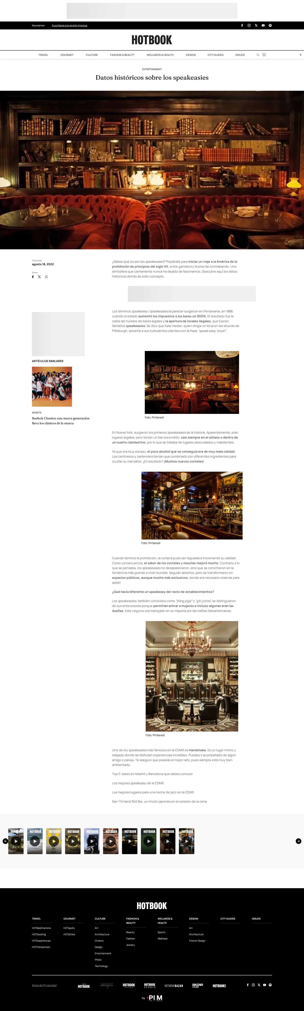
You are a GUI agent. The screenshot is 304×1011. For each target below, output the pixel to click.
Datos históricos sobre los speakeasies (152, 77)
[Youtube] (263, 25)
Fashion (130, 982)
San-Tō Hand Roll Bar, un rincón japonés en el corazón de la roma (159, 801)
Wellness (162, 982)
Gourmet (67, 55)
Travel (43, 55)
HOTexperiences (41, 984)
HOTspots (69, 972)
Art (96, 972)
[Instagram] (249, 25)
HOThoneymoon (41, 991)
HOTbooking (39, 978)
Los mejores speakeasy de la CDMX (138, 783)
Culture (91, 55)
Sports (36, 412)
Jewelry (130, 989)
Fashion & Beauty (122, 55)
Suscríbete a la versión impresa (69, 25)
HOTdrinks (69, 978)
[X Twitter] (256, 25)
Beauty (130, 976)
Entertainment (152, 69)
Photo (98, 1003)
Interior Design (197, 984)
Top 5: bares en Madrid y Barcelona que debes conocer (152, 774)
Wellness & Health (160, 55)
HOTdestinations (41, 972)
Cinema (99, 984)
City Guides (216, 55)
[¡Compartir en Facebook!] (33, 276)
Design (190, 55)
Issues (240, 55)
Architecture (102, 978)
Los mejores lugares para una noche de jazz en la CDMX (153, 792)
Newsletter (38, 25)
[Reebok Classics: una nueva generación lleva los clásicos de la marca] (52, 387)
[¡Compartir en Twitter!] (39, 276)
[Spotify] (270, 25)
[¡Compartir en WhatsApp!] (46, 276)
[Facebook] (242, 25)
